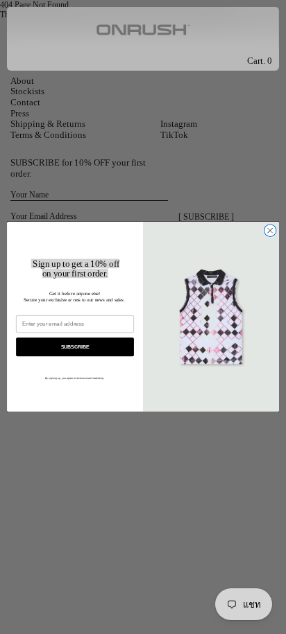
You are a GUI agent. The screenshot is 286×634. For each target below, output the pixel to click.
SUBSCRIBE (75, 347)
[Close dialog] (270, 230)
